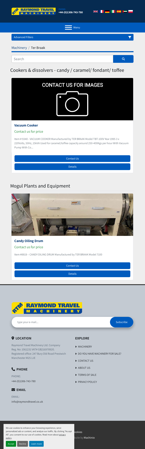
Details (72, 166)
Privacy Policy (87, 382)
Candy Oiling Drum (28, 241)
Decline (22, 443)
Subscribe (121, 322)
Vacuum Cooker (26, 125)
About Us (84, 368)
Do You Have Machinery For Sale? (99, 353)
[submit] (123, 59)
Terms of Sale (87, 375)
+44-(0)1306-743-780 (71, 12)
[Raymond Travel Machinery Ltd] (46, 308)
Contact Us (72, 158)
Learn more (36, 443)
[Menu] (68, 27)
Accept (11, 443)
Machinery (85, 346)
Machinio (89, 437)
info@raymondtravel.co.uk (27, 401)
